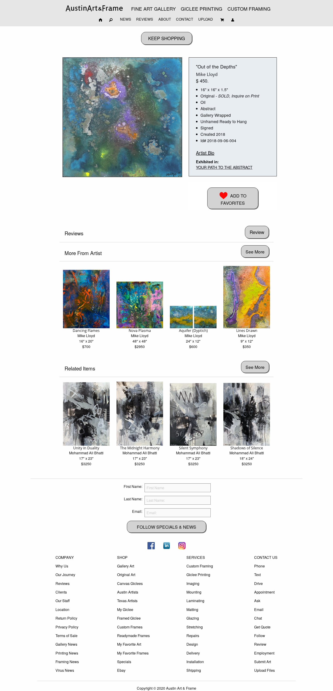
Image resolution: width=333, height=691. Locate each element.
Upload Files (264, 670)
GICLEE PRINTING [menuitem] (201, 8)
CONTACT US (266, 557)
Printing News (67, 653)
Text (257, 574)
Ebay (121, 670)
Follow (259, 635)
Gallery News (66, 644)
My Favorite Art (129, 644)
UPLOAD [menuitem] (205, 19)
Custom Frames (129, 627)
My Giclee (125, 609)
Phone (259, 566)
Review (260, 644)
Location (62, 609)
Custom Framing (199, 566)
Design (192, 644)
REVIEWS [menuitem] (144, 19)
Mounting (193, 592)
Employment (264, 653)
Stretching (194, 627)
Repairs (192, 635)
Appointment (264, 592)
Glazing (192, 618)
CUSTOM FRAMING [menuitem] (248, 8)
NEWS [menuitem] (125, 19)
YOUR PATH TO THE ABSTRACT (224, 167)
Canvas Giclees (130, 583)
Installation (195, 661)
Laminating (195, 600)
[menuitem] (94, 8)
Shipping (193, 670)
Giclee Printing (198, 574)
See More (255, 251)
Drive (258, 583)
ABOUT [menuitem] (164, 19)
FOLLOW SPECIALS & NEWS (166, 527)
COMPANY (65, 557)
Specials (124, 661)
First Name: (133, 486)
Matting (192, 609)
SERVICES (195, 557)
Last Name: (133, 498)
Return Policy (66, 618)
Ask (257, 600)
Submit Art (262, 661)
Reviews (63, 583)
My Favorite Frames (133, 653)
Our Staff (63, 600)
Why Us (62, 566)
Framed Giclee (129, 618)
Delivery (193, 653)
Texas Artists (127, 600)
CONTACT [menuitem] (184, 19)
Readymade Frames (133, 635)
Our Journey (65, 574)
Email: (137, 511)
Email (258, 609)
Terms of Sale (66, 635)
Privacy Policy (67, 627)
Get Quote (262, 627)
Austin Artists (127, 592)
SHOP (122, 557)
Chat (258, 618)
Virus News (65, 670)
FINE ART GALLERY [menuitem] (153, 8)
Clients (61, 592)
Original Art (126, 574)
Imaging (192, 583)
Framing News (67, 661)
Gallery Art (125, 566)
